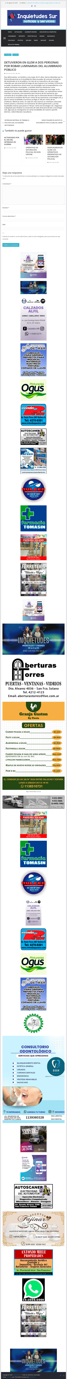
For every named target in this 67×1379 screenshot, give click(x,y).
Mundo (42, 36)
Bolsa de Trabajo (13, 44)
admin (18, 73)
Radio (36, 40)
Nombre (5, 208)
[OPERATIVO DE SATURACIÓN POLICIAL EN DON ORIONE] (33, 136)
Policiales (11, 40)
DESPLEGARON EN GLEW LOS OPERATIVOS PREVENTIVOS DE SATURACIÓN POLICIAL (55, 153)
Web (3, 225)
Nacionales (51, 36)
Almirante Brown (31, 32)
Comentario (6, 184)
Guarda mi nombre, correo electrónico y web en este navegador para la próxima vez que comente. (31, 237)
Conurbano (12, 36)
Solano (51, 40)
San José (43, 40)
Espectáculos (32, 36)
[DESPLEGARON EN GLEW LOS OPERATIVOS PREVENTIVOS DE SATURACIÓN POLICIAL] (55, 136)
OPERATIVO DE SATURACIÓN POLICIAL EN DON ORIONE (33, 151)
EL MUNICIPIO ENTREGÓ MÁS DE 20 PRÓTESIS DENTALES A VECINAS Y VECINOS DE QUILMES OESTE (43, 3)
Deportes (22, 36)
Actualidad (18, 32)
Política (20, 40)
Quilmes (28, 40)
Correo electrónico (9, 216)
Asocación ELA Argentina (48, 32)
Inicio (10, 32)
